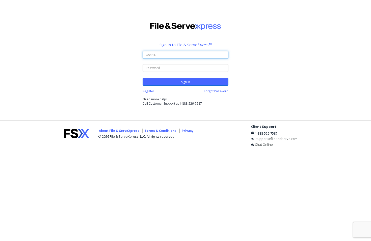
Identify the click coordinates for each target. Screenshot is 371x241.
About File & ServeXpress (119, 131)
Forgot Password (216, 91)
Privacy (188, 131)
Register (148, 91)
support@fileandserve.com (277, 138)
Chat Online (264, 144)
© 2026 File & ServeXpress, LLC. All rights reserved (136, 136)
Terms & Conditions (160, 131)
